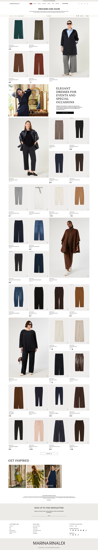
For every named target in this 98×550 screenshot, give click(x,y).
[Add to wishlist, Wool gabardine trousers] (47, 176)
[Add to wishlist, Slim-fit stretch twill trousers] (88, 176)
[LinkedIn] (80, 530)
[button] (49, 454)
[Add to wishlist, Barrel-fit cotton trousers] (67, 209)
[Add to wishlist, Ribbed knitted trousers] (67, 309)
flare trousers (66, 497)
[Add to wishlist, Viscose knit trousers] (47, 309)
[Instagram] (73, 530)
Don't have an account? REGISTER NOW (49, 0)
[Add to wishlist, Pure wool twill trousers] (88, 76)
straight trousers (71, 497)
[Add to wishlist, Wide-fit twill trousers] (47, 76)
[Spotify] (83, 530)
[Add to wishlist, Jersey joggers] (27, 409)
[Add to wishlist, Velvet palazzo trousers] (47, 42)
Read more (49, 499)
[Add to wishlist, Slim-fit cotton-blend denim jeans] (27, 276)
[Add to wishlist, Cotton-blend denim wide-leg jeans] (47, 276)
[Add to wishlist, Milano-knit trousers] (47, 409)
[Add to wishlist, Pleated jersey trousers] (47, 376)
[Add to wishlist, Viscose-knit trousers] (88, 276)
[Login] (81, 3)
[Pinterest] (78, 530)
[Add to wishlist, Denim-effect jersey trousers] (88, 409)
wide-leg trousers (61, 497)
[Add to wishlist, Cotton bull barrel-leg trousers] (47, 209)
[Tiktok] (86, 530)
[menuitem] (31, 3)
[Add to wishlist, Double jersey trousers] (47, 442)
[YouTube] (75, 530)
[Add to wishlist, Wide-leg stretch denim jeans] (27, 242)
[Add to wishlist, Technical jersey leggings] (67, 409)
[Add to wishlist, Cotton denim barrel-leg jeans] (27, 309)
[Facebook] (70, 530)
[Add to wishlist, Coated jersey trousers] (88, 376)
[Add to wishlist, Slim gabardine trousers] (88, 142)
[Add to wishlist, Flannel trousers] (67, 142)
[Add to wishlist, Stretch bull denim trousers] (27, 42)
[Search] (79, 3)
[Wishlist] (84, 3)
